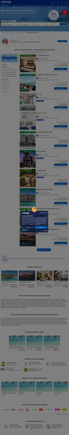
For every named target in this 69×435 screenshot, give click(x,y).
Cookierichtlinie (24, 230)
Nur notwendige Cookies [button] (43, 212)
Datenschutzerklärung (25, 229)
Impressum (45, 230)
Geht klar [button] (41, 227)
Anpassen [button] (28, 227)
